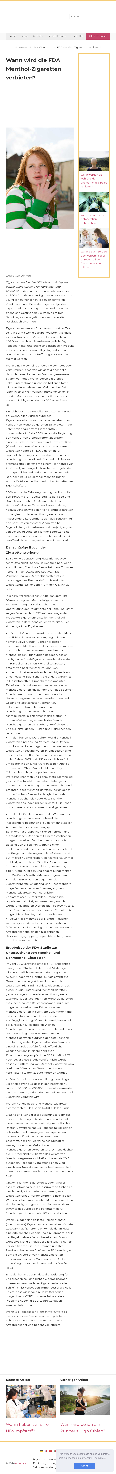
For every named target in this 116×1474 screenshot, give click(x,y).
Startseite (21, 47)
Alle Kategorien (98, 36)
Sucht (33, 47)
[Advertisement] (35, 16)
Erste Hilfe (77, 36)
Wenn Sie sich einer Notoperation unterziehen (92, 219)
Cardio (12, 36)
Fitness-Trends (56, 36)
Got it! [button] (84, 1466)
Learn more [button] (99, 1458)
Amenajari (21, 1463)
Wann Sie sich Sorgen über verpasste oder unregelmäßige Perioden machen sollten (94, 259)
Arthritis (37, 36)
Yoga (24, 36)
